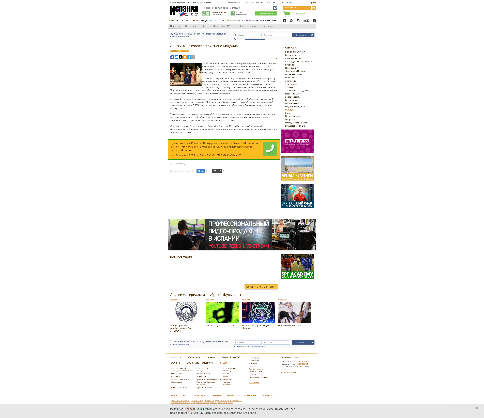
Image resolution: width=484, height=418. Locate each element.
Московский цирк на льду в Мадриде (255, 327)
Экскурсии (253, 20)
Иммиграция (291, 68)
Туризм (289, 87)
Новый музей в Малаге (289, 325)
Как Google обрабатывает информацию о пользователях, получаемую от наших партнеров (202, 403)
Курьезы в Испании (295, 125)
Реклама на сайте (285, 2)
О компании (249, 2)
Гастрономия (291, 100)
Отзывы (252, 374)
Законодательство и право (298, 61)
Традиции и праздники (297, 90)
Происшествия (292, 116)
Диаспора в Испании (295, 71)
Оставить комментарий (261, 286)
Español (313, 2)
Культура (289, 109)
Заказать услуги (300, 13)
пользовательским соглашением (255, 39)
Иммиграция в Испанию (258, 377)
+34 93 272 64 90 (243, 12)
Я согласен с (251, 39)
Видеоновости (292, 55)
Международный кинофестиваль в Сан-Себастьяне (181, 328)
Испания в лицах (293, 74)
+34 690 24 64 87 (219, 12)
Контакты (260, 2)
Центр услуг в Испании (202, 2)
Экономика (290, 80)
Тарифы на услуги (256, 369)
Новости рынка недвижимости (208, 379)
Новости (175, 20)
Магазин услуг (270, 20)
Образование (292, 103)
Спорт (288, 113)
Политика (290, 77)
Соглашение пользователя (180, 401)
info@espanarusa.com (228, 154)
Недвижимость (237, 20)
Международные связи (296, 122)
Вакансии (271, 2)
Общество (290, 119)
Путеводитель (250, 395)
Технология (291, 84)
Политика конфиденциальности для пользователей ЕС (223, 401)
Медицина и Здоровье (296, 106)
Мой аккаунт (254, 382)
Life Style (289, 64)
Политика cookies (197, 401)
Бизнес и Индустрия (295, 51)
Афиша (187, 20)
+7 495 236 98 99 (180, 154)
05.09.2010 (282, 300)
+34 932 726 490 (303, 361)
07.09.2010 (246, 300)
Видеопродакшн (234, 2)
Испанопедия (202, 20)
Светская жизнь (293, 58)
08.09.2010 (174, 300)
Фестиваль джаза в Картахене (221, 325)
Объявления (218, 20)
